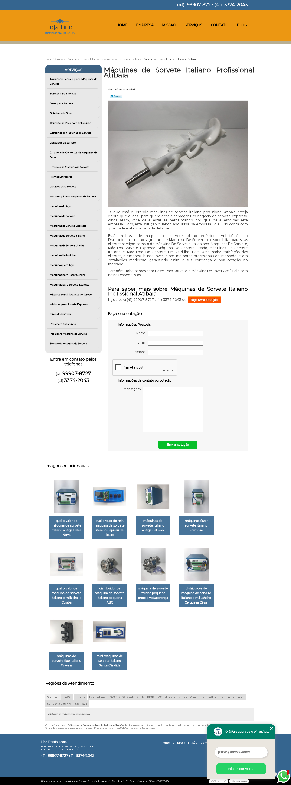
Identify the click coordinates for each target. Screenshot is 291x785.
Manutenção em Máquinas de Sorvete (73, 196)
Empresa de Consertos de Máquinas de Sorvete (73, 155)
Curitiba (80, 697)
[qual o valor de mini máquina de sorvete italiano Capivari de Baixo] (109, 496)
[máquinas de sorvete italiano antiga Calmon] (153, 496)
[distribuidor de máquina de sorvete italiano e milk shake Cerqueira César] (196, 564)
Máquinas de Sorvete (62, 216)
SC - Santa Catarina (59, 703)
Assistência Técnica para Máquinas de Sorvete (73, 81)
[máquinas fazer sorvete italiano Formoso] (196, 496)
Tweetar (116, 96)
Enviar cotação (178, 445)
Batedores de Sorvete (62, 113)
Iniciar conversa (241, 769)
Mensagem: (133, 389)
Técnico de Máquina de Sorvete (68, 343)
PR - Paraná (191, 697)
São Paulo (81, 703)
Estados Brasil (97, 697)
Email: (142, 342)
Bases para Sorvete (61, 103)
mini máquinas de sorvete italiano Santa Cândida (110, 660)
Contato (219, 25)
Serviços (193, 25)
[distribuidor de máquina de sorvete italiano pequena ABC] (109, 564)
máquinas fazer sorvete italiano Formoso (196, 525)
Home (122, 25)
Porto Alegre (210, 697)
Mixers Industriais (60, 314)
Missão (169, 25)
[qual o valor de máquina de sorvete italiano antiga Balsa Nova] (66, 496)
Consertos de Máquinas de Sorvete (70, 132)
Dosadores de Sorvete (63, 142)
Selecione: (53, 697)
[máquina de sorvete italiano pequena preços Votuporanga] (153, 564)
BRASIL (67, 697)
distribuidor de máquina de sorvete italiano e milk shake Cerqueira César (196, 595)
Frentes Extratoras (61, 176)
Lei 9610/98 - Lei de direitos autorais (135, 728)
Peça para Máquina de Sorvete (68, 333)
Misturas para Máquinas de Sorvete (71, 294)
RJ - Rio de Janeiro (233, 697)
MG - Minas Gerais (169, 697)
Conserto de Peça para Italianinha (70, 123)
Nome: (142, 333)
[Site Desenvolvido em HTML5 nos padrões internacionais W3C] (218, 781)
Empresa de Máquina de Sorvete (69, 166)
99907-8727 (200, 4)
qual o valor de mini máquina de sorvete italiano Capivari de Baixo (110, 528)
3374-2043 (236, 4)
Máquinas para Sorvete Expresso (69, 284)
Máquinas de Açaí (60, 206)
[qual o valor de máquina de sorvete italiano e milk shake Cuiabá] (66, 564)
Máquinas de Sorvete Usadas (67, 245)
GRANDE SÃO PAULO (124, 697)
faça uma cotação (204, 300)
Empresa (145, 25)
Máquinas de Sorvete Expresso (68, 225)
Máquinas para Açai (62, 265)
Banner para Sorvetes (63, 93)
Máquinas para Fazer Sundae (67, 274)
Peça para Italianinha (63, 323)
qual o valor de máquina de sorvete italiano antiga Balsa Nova (66, 528)
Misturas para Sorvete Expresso (69, 304)
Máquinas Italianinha (63, 255)
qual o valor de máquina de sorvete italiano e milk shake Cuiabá (66, 595)
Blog (242, 25)
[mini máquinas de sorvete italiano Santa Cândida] (109, 632)
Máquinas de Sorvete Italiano (67, 235)
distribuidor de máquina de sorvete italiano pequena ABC (110, 595)
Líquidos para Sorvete (63, 186)
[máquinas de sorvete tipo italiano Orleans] (66, 632)
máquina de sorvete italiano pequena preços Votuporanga (153, 593)
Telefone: (140, 352)
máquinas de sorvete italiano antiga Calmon (153, 525)
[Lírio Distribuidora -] (65, 18)
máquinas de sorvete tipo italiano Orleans (66, 660)
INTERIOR (147, 697)
